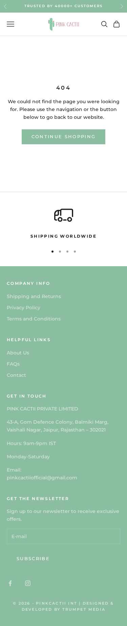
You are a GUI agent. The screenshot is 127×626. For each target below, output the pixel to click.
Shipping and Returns (34, 296)
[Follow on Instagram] (27, 583)
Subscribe (33, 558)
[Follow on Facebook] (10, 583)
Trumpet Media (84, 609)
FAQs (13, 364)
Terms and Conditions (34, 319)
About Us (18, 353)
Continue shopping (63, 136)
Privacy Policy (23, 308)
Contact (16, 375)
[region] (63, 223)
